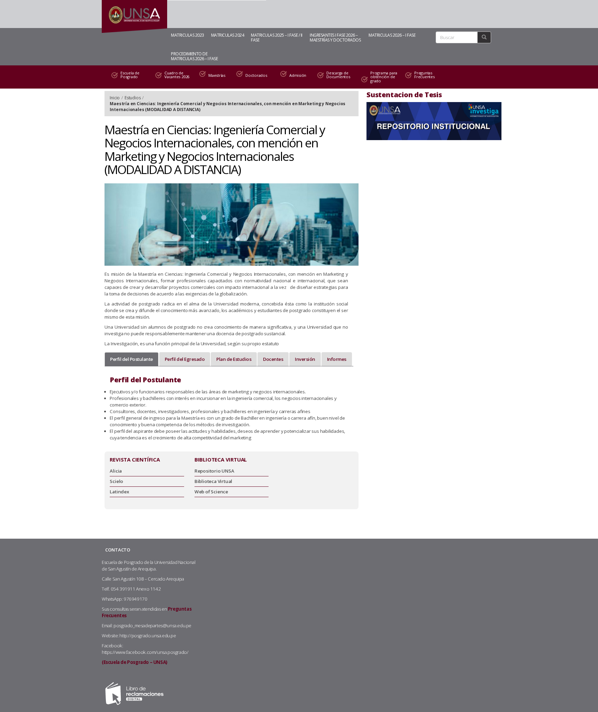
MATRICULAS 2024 (227, 35)
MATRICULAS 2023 (187, 35)
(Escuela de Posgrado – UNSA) (134, 662)
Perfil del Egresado (185, 359)
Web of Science (211, 492)
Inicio (115, 98)
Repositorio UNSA (214, 471)
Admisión (297, 75)
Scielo (116, 481)
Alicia (116, 471)
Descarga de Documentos (338, 75)
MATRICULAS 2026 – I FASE (392, 35)
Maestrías (216, 75)
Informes (336, 359)
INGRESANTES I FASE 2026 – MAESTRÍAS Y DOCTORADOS (335, 37)
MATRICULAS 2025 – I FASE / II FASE (276, 37)
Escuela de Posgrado (129, 75)
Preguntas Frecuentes (424, 75)
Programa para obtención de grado (383, 77)
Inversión (305, 359)
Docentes (273, 359)
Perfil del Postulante (131, 359)
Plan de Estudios (233, 359)
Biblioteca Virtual (213, 481)
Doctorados (256, 75)
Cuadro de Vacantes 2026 (176, 75)
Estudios (133, 98)
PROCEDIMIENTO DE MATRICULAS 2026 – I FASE (194, 56)
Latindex (119, 492)
